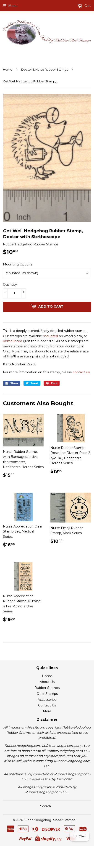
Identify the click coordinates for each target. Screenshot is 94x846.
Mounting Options (17, 264)
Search (45, 806)
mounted (50, 336)
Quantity (10, 285)
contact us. (81, 372)
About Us (47, 682)
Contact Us (47, 705)
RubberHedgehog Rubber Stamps (49, 820)
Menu (13, 6)
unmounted (12, 341)
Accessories (47, 700)
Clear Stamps (47, 694)
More (47, 711)
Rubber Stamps (47, 688)
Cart (87, 6)
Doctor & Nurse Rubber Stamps (44, 69)
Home (7, 69)
